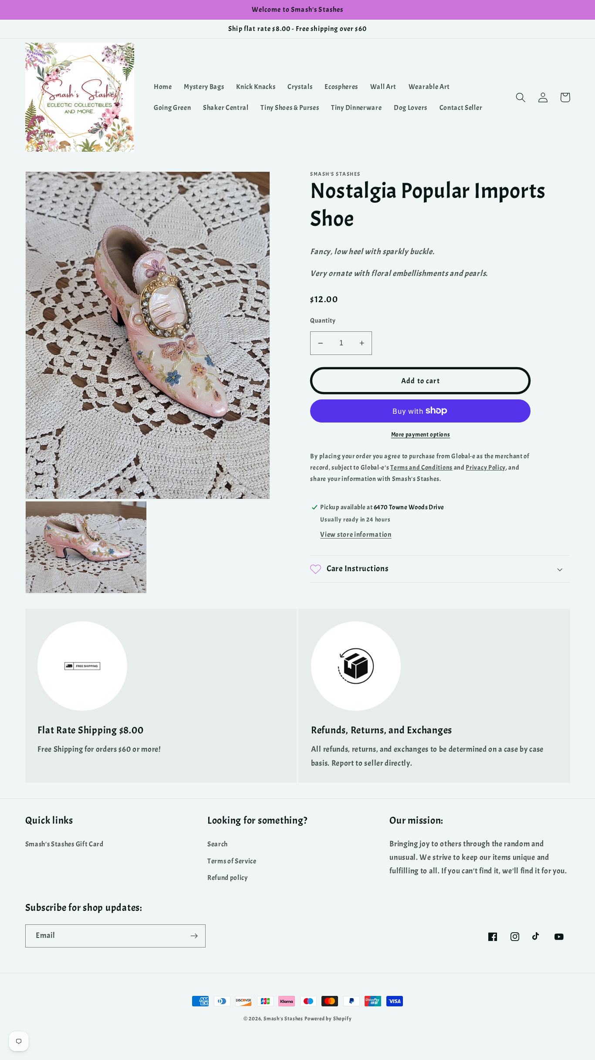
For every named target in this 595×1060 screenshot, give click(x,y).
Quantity (322, 321)
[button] (521, 97)
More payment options (420, 434)
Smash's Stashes (283, 1019)
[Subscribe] (194, 936)
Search (217, 844)
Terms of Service (232, 861)
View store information (355, 535)
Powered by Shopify (328, 1019)
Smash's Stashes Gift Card (64, 844)
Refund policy (227, 877)
